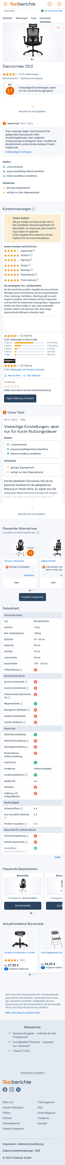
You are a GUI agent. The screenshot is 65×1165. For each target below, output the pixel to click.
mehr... (58, 857)
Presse (7, 1112)
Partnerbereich (11, 1123)
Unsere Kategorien (13, 1128)
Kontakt (42, 1123)
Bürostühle (9, 11)
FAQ (40, 1107)
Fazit (33, 18)
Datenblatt (45, 18)
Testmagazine (46, 1102)
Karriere (7, 1118)
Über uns (8, 1102)
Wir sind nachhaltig (53, 11)
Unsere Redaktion (13, 1107)
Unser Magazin (47, 1112)
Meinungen (22, 18)
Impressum (9, 1144)
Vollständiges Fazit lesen (18, 152)
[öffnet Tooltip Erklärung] (33, 209)
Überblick (7, 18)
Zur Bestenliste (25, 906)
